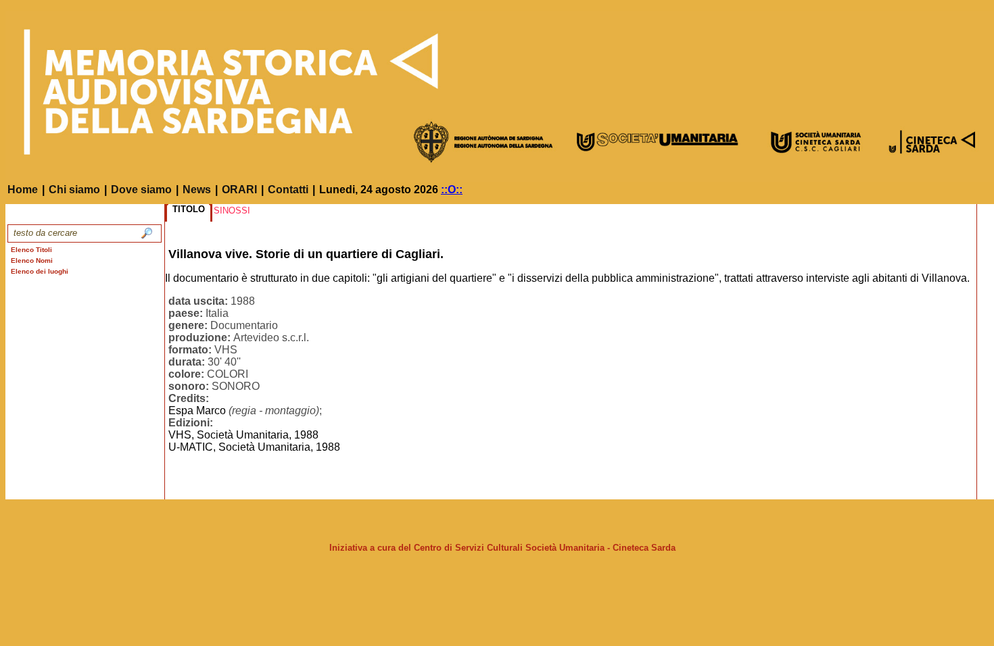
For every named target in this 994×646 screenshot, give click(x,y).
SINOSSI (232, 210)
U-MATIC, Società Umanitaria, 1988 (254, 447)
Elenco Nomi (32, 260)
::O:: (452, 189)
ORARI (239, 189)
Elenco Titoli (31, 249)
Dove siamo (141, 189)
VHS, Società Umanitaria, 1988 (243, 435)
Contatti (288, 189)
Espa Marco (197, 410)
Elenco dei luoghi (39, 271)
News (197, 189)
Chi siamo (74, 189)
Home (22, 189)
